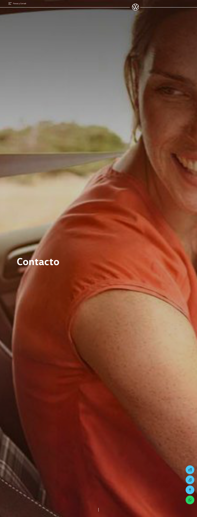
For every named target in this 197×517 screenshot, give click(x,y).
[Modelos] (190, 469)
